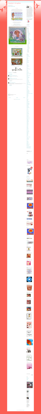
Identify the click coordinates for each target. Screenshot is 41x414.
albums (27, 59)
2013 (27, 49)
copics (27, 67)
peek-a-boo (27, 112)
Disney (27, 74)
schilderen (27, 119)
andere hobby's (28, 60)
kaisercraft (27, 89)
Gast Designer (28, 81)
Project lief (27, 116)
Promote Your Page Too (28, 26)
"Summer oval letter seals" (19, 25)
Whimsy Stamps (28, 145)
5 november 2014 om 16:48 (14, 75)
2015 (27, 31)
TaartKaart (27, 135)
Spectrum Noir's (28, 131)
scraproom (27, 124)
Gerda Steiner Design (28, 82)
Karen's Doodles (28, 90)
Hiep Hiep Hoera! (29, 34)
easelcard (27, 78)
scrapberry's (28, 120)
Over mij (27, 377)
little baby (27, 96)
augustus (28, 43)
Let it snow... (29, 36)
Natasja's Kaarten (10, 78)
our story (27, 108)
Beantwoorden (10, 85)
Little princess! (28, 381)
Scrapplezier (28, 123)
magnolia (27, 100)
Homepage (17, 97)
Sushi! (27, 403)
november (28, 33)
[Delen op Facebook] (15, 72)
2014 (27, 32)
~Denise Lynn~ (10, 75)
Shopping (27, 127)
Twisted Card (28, 139)
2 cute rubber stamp (28, 56)
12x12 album (28, 55)
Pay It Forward (28, 111)
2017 (27, 30)
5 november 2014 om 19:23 (15, 78)
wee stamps (28, 142)
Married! (29, 398)
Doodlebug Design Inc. (28, 75)
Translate (30, 151)
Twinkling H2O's (28, 138)
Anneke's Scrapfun (14, 3)
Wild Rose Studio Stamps (29, 146)
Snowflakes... (29, 391)
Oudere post (24, 97)
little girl (27, 97)
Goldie (15, 24)
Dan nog (27, 71)
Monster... (28, 40)
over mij (27, 109)
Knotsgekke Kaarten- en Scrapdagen (30, 93)
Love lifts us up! (29, 41)
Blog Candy (28, 62)
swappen (27, 134)
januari (28, 48)
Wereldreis (27, 143)
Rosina (10, 82)
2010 (27, 51)
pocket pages (28, 115)
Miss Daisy (27, 105)
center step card (28, 66)
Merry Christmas (28, 104)
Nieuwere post (10, 97)
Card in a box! (29, 38)
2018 (27, 29)
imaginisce (27, 86)
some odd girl (28, 130)
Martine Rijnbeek (28, 101)
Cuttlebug (27, 70)
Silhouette (27, 128)
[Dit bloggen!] (14, 72)
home (27, 85)
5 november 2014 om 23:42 (13, 82)
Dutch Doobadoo (28, 77)
